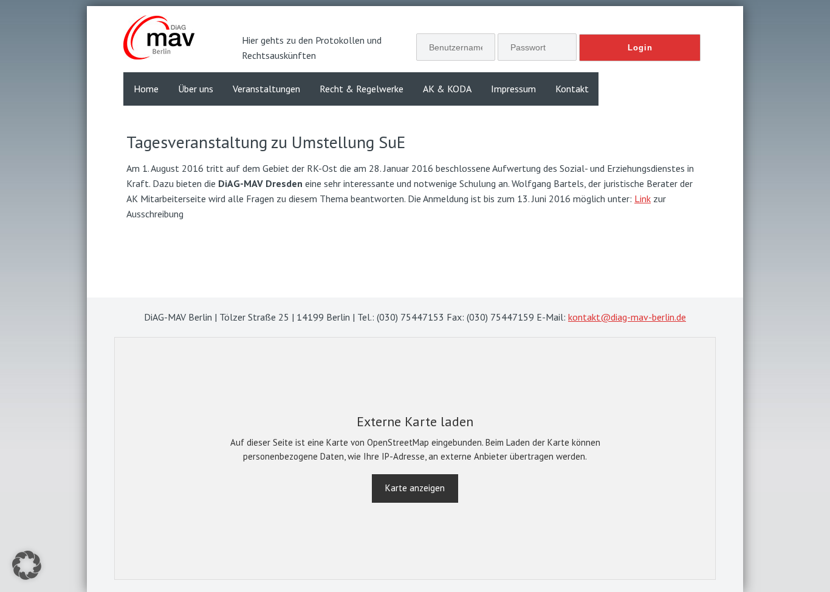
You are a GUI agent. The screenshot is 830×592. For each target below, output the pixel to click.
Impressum (513, 89)
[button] (26, 565)
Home (146, 89)
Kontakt (572, 89)
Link (642, 198)
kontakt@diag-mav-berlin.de (627, 317)
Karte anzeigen (415, 488)
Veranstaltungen (266, 89)
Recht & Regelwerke (361, 89)
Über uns (195, 89)
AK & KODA (447, 89)
